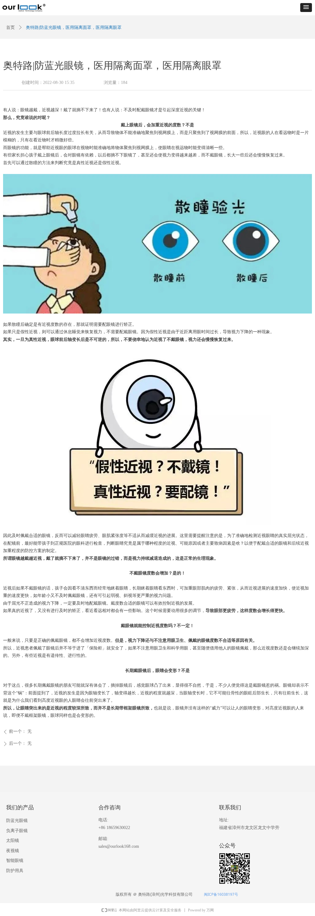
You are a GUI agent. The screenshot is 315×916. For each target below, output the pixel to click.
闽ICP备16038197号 (221, 894)
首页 (10, 27)
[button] (306, 7)
